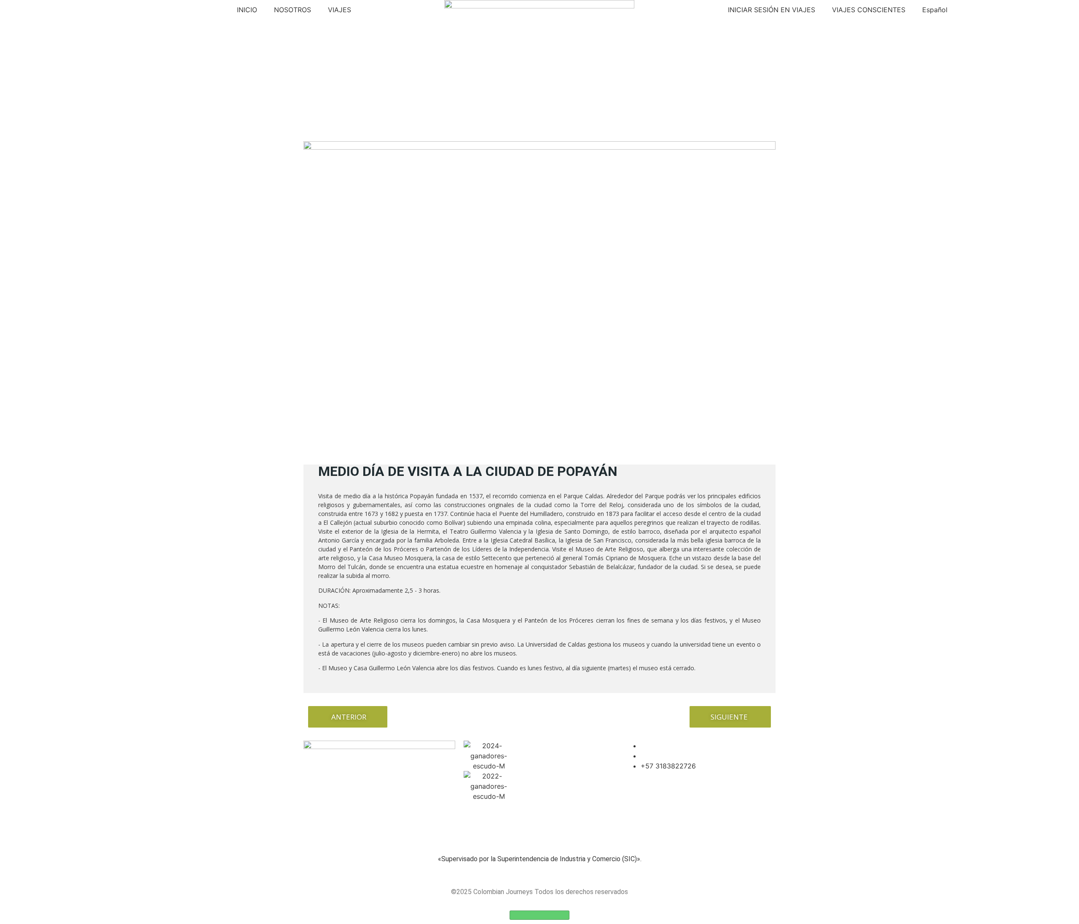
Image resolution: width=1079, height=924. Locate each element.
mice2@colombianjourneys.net (689, 756)
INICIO (247, 9)
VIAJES (339, 9)
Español (934, 9)
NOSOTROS (292, 9)
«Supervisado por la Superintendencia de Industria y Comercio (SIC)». (539, 859)
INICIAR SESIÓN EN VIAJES (771, 9)
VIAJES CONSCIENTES (868, 9)
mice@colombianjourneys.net (687, 745)
